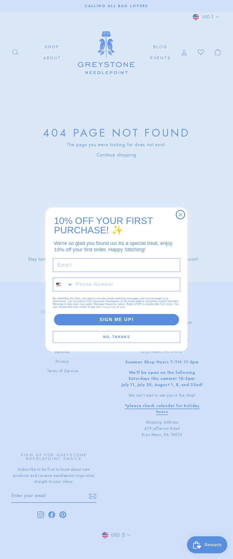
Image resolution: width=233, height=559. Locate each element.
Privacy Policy (109, 307)
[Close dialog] (180, 214)
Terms (122, 307)
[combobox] (63, 284)
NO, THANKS (116, 337)
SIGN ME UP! (116, 319)
